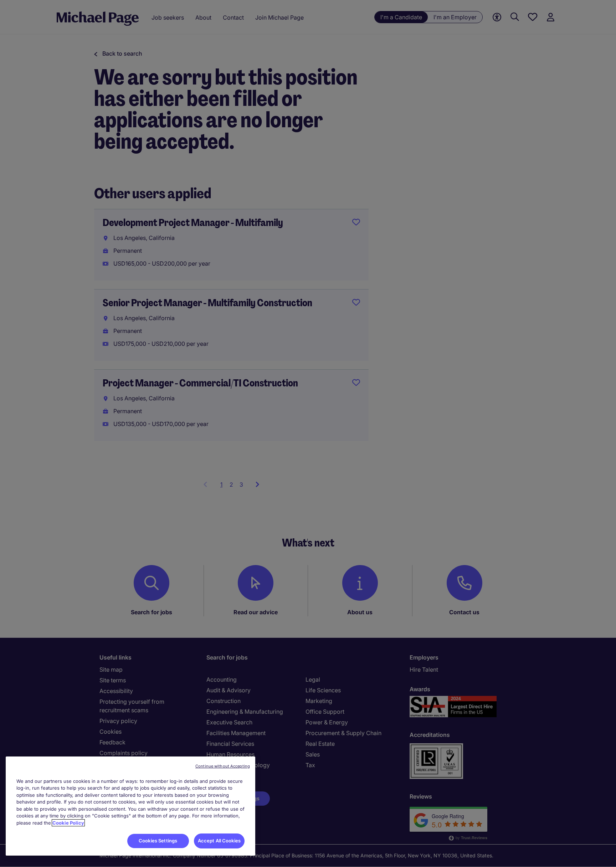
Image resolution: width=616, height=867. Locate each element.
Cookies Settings (158, 840)
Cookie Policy (68, 823)
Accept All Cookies (219, 840)
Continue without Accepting (222, 766)
